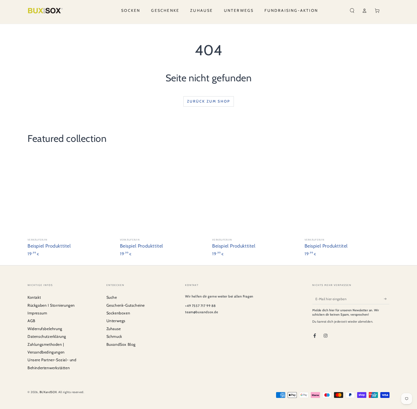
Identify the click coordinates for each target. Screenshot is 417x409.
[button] (352, 10)
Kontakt (34, 297)
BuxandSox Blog (121, 344)
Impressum (37, 313)
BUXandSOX (48, 392)
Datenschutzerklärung (47, 336)
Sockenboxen (118, 313)
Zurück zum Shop (208, 101)
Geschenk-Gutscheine (125, 305)
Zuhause (113, 328)
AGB (31, 321)
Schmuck (114, 336)
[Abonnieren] (386, 298)
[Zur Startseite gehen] (45, 10)
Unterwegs (115, 321)
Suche (111, 297)
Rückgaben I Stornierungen (51, 305)
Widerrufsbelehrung (45, 328)
